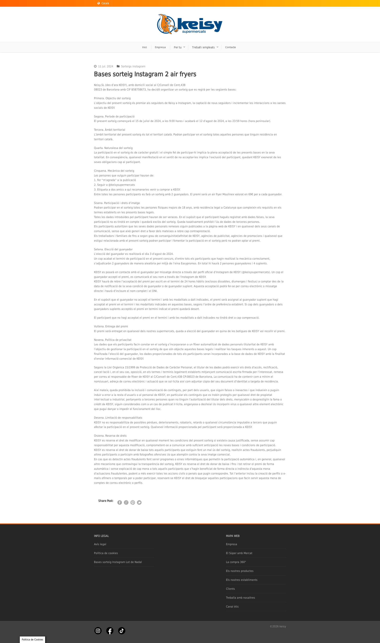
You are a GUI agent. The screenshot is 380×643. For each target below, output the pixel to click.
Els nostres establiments (241, 579)
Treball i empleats (203, 47)
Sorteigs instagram (133, 66)
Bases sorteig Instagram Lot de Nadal (118, 562)
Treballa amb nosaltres (240, 597)
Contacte (230, 47)
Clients (230, 588)
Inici (144, 47)
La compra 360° (236, 562)
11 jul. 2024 (105, 66)
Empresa (160, 47)
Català (105, 3)
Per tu (177, 47)
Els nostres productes (240, 571)
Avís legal (100, 544)
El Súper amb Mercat (239, 553)
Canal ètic (232, 606)
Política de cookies (106, 553)
